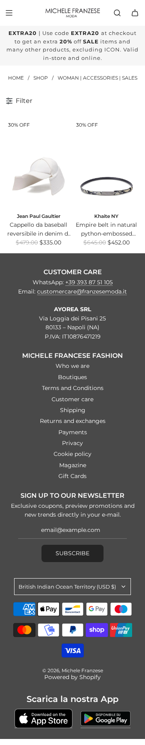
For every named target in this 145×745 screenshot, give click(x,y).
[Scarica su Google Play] (105, 718)
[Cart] (135, 13)
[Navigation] (9, 13)
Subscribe (72, 553)
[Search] (117, 13)
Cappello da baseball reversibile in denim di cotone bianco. (38, 229)
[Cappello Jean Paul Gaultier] (38, 163)
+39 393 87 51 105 (89, 282)
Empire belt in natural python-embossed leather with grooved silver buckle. (106, 229)
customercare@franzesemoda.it (82, 291)
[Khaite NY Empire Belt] (106, 163)
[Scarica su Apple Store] (43, 718)
